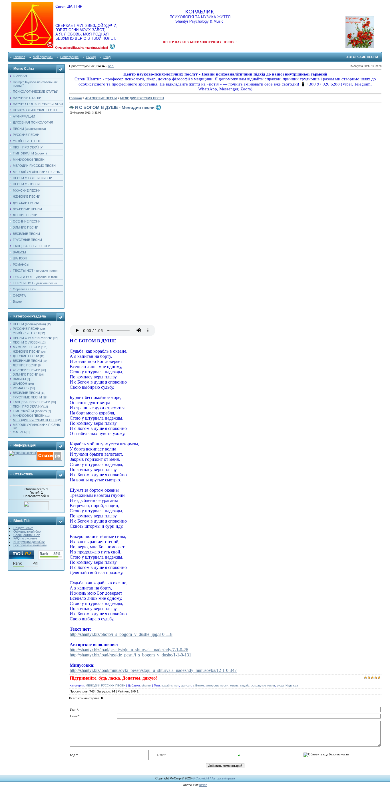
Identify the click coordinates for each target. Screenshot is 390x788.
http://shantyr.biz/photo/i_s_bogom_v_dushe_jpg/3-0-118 (121, 634)
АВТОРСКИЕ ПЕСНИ (101, 98)
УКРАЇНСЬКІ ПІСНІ (26, 333)
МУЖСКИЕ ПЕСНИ (27, 347)
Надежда (292, 685)
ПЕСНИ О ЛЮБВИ (26, 342)
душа (280, 685)
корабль (167, 685)
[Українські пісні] (22, 452)
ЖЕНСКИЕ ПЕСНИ (26, 351)
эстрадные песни (263, 685)
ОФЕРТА (19, 432)
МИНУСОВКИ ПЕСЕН (29, 415)
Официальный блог (27, 531)
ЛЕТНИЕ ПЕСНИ (25, 365)
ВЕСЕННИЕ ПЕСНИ (27, 360)
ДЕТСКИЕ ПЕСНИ (26, 356)
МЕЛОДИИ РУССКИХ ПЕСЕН (34, 420)
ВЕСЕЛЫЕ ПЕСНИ (26, 392)
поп (176, 685)
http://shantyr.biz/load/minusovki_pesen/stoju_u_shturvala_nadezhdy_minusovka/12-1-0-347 (153, 670)
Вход (106, 57)
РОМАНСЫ (21, 388)
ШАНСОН (20, 383)
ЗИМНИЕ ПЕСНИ (25, 374)
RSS (111, 66)
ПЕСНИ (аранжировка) (29, 324)
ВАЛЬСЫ (19, 379)
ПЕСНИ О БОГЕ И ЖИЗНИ (32, 338)
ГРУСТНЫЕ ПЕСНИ (27, 397)
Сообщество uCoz (26, 535)
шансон (186, 685)
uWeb (203, 785)
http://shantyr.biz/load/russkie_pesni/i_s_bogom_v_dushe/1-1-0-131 (130, 654)
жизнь (234, 685)
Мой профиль (43, 57)
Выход (91, 57)
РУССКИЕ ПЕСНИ (26, 328)
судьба (245, 685)
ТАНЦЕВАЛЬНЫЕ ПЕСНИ (32, 402)
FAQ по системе (25, 538)
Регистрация (69, 57)
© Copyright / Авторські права (213, 778)
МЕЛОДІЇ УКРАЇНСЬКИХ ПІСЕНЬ (36, 424)
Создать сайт (23, 528)
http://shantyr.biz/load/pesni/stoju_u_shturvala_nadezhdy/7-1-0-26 (129, 649)
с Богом (198, 685)
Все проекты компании (30, 545)
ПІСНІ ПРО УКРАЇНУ (28, 406)
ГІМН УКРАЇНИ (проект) (30, 411)
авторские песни (217, 685)
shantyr (146, 685)
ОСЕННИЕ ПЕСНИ (27, 370)
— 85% (50, 554)
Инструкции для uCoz (29, 541)
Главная (19, 57)
